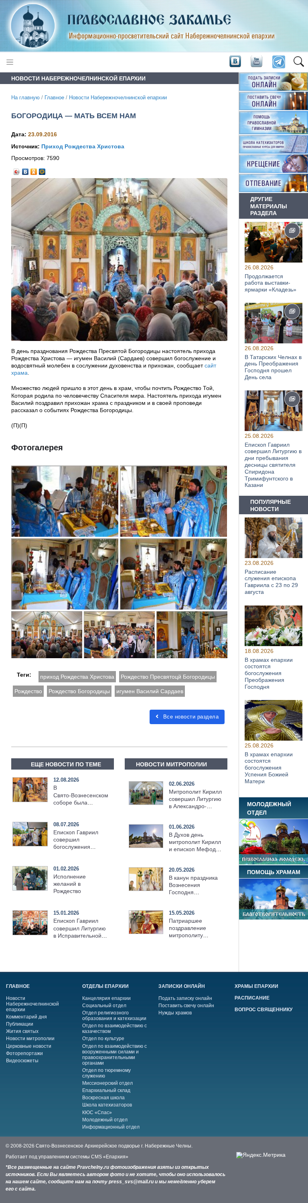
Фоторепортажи (24, 1053)
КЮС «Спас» (97, 1112)
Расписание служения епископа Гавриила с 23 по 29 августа (271, 582)
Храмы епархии (256, 986)
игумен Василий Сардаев (149, 691)
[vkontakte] (235, 61)
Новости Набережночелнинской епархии (118, 98)
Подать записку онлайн (185, 998)
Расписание (252, 998)
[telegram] (278, 62)
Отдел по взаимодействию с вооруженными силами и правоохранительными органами (114, 1054)
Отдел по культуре (103, 1038)
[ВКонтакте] (25, 169)
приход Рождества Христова (77, 676)
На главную (25, 98)
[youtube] (256, 61)
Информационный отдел (111, 1127)
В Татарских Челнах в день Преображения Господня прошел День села (273, 367)
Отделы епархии (105, 986)
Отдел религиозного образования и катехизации (114, 1015)
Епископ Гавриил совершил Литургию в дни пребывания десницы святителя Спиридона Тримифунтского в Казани (273, 465)
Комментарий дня (26, 1017)
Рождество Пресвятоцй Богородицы (168, 676)
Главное (54, 98)
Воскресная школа (103, 1097)
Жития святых (22, 1031)
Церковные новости (28, 1046)
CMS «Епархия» (109, 1157)
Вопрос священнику (263, 1009)
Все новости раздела (190, 717)
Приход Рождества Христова (82, 146)
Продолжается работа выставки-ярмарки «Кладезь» (270, 283)
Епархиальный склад (106, 1090)
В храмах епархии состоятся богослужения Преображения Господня (269, 673)
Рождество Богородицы (79, 691)
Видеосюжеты (22, 1060)
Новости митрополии (30, 1038)
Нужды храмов (175, 1013)
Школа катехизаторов (107, 1105)
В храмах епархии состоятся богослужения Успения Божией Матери (269, 767)
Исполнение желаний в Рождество (69, 883)
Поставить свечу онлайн (186, 1005)
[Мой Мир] (42, 169)
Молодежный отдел (105, 1120)
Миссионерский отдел (107, 1083)
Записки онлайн (181, 986)
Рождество (28, 691)
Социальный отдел (104, 1005)
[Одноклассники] (34, 169)
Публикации (19, 1024)
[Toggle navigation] (10, 62)
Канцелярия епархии (106, 998)
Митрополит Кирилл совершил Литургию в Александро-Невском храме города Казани (195, 806)
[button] (298, 62)
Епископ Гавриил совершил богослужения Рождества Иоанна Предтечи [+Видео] (78, 847)
